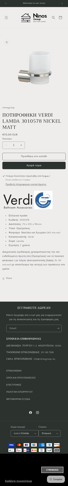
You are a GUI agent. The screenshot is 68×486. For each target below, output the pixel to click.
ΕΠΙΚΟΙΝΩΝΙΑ (14, 371)
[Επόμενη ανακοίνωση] (62, 3)
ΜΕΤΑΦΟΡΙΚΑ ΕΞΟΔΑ (18, 399)
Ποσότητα (7, 139)
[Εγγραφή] (58, 328)
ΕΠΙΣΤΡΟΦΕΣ (14, 385)
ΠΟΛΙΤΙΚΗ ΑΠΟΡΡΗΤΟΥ (19, 392)
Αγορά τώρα (34, 165)
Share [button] (9, 278)
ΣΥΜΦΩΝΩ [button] (52, 470)
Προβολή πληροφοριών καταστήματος (26, 184)
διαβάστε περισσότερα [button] (18, 481)
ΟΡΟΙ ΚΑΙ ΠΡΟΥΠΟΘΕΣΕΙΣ (21, 378)
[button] (6, 17)
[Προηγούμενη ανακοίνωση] (5, 3)
